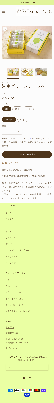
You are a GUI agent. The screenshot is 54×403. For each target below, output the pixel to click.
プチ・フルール (29, 400)
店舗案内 (10, 219)
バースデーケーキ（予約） (18, 250)
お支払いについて (14, 292)
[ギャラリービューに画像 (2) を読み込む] (27, 72)
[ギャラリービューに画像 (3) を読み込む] (41, 72)
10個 (17, 109)
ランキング (11, 231)
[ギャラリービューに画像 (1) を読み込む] (13, 72)
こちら (28, 138)
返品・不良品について (16, 299)
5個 (6, 109)
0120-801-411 (17, 348)
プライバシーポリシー (16, 305)
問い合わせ (11, 262)
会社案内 (10, 327)
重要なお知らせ (13, 256)
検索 (8, 280)
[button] (3, 11)
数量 (4, 126)
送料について (12, 286)
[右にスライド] (51, 73)
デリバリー (11, 244)
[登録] (45, 367)
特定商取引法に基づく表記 (18, 311)
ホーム (9, 213)
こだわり (10, 225)
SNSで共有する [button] (12, 163)
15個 (28, 109)
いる (22, 119)
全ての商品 (11, 238)
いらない (9, 119)
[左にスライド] (3, 73)
